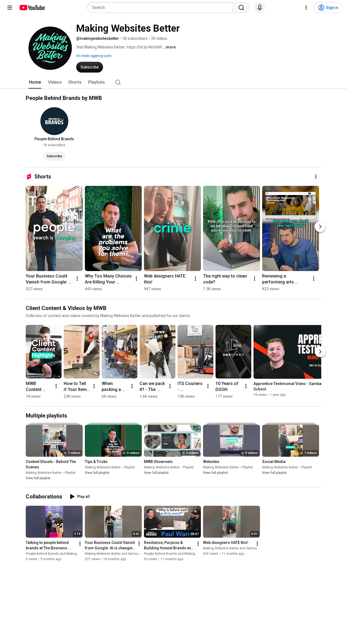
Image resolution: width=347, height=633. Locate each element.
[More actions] (315, 176)
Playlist (70, 473)
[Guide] (10, 7)
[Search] (241, 7)
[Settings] (306, 7)
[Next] (320, 226)
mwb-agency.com (95, 56)
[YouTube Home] (32, 7)
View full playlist (38, 478)
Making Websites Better (44, 473)
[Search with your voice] (259, 7)
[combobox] (162, 7)
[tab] (34, 82)
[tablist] (173, 82)
